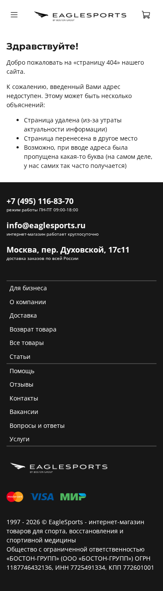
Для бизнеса (28, 288)
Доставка (23, 315)
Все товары (27, 342)
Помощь (22, 371)
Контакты (24, 398)
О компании (28, 302)
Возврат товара (33, 329)
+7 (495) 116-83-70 (40, 201)
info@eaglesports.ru (46, 225)
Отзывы (21, 384)
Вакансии (24, 411)
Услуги (20, 439)
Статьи (20, 356)
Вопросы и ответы (37, 425)
